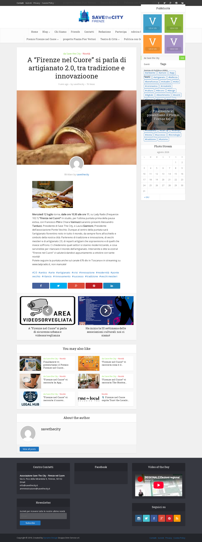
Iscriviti (161, 538)
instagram (138, 518)
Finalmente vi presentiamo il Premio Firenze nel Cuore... (55, 364)
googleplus (161, 518)
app (172, 72)
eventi (177, 95)
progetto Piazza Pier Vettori (79, 39)
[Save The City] (101, 15)
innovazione (87, 272)
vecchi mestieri (109, 276)
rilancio (47, 276)
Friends (75, 31)
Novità (86, 53)
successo (79, 276)
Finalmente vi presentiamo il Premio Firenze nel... (163, 115)
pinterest (169, 518)
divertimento (164, 95)
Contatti (89, 31)
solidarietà (151, 130)
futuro (160, 99)
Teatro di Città (108, 39)
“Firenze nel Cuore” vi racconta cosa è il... (114, 363)
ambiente (150, 72)
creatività (166, 86)
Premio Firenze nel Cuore (41, 39)
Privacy (168, 538)
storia (149, 134)
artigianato (64, 272)
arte (52, 272)
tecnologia (175, 134)
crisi (75, 272)
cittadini (166, 81)
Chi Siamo (60, 31)
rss (177, 518)
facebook (154, 518)
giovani (171, 99)
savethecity (78, 84)
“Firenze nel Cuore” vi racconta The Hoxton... (114, 381)
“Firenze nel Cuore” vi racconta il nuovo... (55, 399)
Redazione (104, 31)
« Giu (146, 197)
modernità (103, 272)
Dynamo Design (50, 537)
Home (34, 31)
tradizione (92, 276)
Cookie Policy (179, 538)
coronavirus (152, 86)
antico (43, 272)
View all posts (29, 449)
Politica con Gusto (134, 39)
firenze (149, 99)
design (172, 90)
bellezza (173, 77)
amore (163, 72)
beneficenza (152, 81)
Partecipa (121, 31)
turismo (164, 139)
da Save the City (72, 53)
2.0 (35, 272)
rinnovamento (63, 276)
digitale (149, 95)
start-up (164, 130)
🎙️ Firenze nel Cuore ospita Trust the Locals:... (115, 399)
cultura (149, 90)
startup (176, 130)
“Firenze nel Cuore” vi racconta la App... (55, 381)
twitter (146, 518)
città (176, 81)
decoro (160, 90)
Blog (45, 31)
